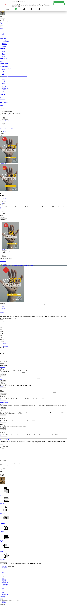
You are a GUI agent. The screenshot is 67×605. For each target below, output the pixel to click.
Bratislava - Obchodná (4, 566)
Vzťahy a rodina (4, 43)
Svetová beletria (4, 35)
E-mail (1, 464)
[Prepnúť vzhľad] (0, 26)
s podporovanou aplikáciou (7, 124)
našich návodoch (7, 114)
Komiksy (3, 31)
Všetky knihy (3, 69)
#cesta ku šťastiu (2, 312)
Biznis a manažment (4, 40)
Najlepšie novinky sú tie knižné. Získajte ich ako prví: (6, 597)
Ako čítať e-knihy (4, 581)
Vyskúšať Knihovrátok (3, 261)
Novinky (3, 71)
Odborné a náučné (4, 131)
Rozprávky (3, 54)
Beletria (1, 28)
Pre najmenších (4, 50)
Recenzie (3, 307)
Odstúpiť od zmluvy (4, 585)
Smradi (3, 91)
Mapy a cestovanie (3, 64)
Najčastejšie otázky (4, 580)
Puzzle (1, 107)
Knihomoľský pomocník (5, 584)
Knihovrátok (11, 212)
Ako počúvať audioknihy (5, 582)
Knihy (2, 130)
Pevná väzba (3, 249)
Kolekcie (3, 73)
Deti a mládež (2, 48)
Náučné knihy (3, 56)
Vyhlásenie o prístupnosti (5, 594)
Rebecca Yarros (4, 80)
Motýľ (2, 203)
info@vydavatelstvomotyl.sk (5, 451)
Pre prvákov (3, 51)
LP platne (1, 105)
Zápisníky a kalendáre (3, 102)
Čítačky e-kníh (2, 94)
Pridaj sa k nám (4, 591)
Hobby (3, 45)
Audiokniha (2, 474)
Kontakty (3, 588)
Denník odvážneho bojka (5, 88)
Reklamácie (3, 583)
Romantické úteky (4, 86)
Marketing (3, 592)
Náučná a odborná (3, 38)
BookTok (3, 74)
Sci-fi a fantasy (4, 30)
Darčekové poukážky (3, 92)
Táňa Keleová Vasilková (5, 82)
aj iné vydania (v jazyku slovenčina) (5, 469)
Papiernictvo (2, 100)
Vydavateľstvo (3, 308)
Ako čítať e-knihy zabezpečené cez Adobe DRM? (6, 128)
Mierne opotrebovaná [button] (4, 250)
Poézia (2, 36)
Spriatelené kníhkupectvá (5, 568)
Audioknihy (1, 23)
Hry (2, 573)
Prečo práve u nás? (4, 579)
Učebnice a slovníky (3, 61)
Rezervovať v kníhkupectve (4, 218)
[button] (33, 216)
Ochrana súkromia (4, 602)
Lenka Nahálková (2, 367)
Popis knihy (3, 306)
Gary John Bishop (4, 198)
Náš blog (3, 589)
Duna (2, 90)
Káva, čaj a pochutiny (3, 97)
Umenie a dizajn (4, 46)
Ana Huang (3, 81)
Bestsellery (3, 70)
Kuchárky (2, 60)
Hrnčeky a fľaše (2, 99)
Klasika (3, 33)
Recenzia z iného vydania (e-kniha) (4, 402)
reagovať (1, 373)
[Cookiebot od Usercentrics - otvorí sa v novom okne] (6, 9)
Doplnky (1, 25)
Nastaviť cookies (4, 601)
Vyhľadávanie (2, 20)
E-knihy (1, 22)
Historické (3, 34)
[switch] (24, 9)
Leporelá (3, 55)
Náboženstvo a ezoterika (4, 63)
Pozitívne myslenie (5, 346)
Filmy (1, 24)
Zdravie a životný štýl (4, 44)
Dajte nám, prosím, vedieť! (13, 347)
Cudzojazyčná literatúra (4, 66)
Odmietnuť (59, 4)
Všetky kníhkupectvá (4, 567)
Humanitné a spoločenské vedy (5, 41)
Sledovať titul (2, 475)
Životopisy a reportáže (4, 42)
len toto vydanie (3, 468)
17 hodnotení (4, 201)
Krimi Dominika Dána (4, 89)
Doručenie (3, 578)
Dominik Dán (3, 79)
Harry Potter (3, 87)
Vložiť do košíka (2, 217)
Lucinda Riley (3, 83)
